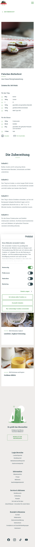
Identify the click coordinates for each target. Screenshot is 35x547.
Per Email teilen (21, 136)
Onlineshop (17, 496)
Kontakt (17, 514)
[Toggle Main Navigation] (32, 2)
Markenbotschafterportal (17, 460)
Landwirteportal (17, 455)
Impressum (17, 528)
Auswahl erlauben (17, 303)
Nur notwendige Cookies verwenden (17, 308)
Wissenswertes (17, 474)
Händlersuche (17, 493)
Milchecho (17, 479)
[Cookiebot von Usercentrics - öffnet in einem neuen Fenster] (25, 237)
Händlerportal (17, 458)
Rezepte (17, 498)
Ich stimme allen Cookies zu (17, 297)
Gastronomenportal (17, 463)
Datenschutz (17, 522)
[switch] (30, 273)
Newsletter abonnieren (17, 437)
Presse (17, 477)
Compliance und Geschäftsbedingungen (17, 525)
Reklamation (17, 517)
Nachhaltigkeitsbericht (17, 482)
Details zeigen (25, 291)
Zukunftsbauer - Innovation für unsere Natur (17, 504)
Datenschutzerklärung (17, 520)
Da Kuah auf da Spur (17, 501)
